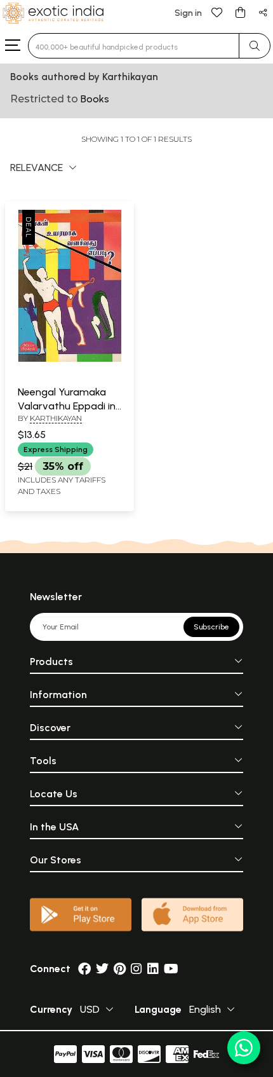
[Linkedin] (153, 969)
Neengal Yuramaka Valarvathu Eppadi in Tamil (67, 406)
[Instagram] (136, 969)
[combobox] (133, 45)
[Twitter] (102, 969)
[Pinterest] (120, 969)
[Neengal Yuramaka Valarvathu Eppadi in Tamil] (69, 359)
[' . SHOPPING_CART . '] (240, 11)
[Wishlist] (217, 11)
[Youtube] (171, 969)
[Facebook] (84, 969)
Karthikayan (56, 418)
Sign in (188, 13)
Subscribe (211, 626)
